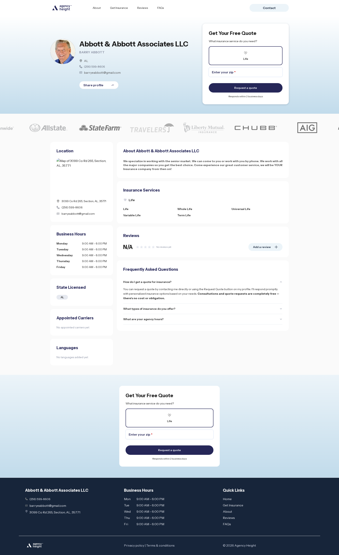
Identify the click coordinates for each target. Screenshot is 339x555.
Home (227, 499)
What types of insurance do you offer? (149, 309)
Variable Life (132, 215)
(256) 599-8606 (94, 66)
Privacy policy (134, 545)
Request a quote (245, 88)
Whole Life (184, 209)
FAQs (160, 8)
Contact (269, 8)
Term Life (184, 215)
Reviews (142, 8)
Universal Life (240, 209)
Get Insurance (119, 8)
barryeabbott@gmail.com (102, 72)
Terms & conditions (160, 545)
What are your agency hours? (143, 319)
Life (125, 209)
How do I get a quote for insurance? (147, 282)
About (97, 8)
